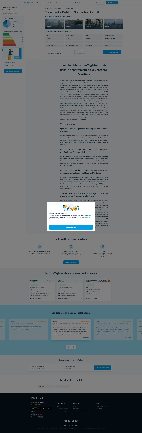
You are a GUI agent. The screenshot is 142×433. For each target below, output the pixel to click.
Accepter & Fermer (71, 227)
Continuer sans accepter (54, 204)
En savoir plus (71, 223)
